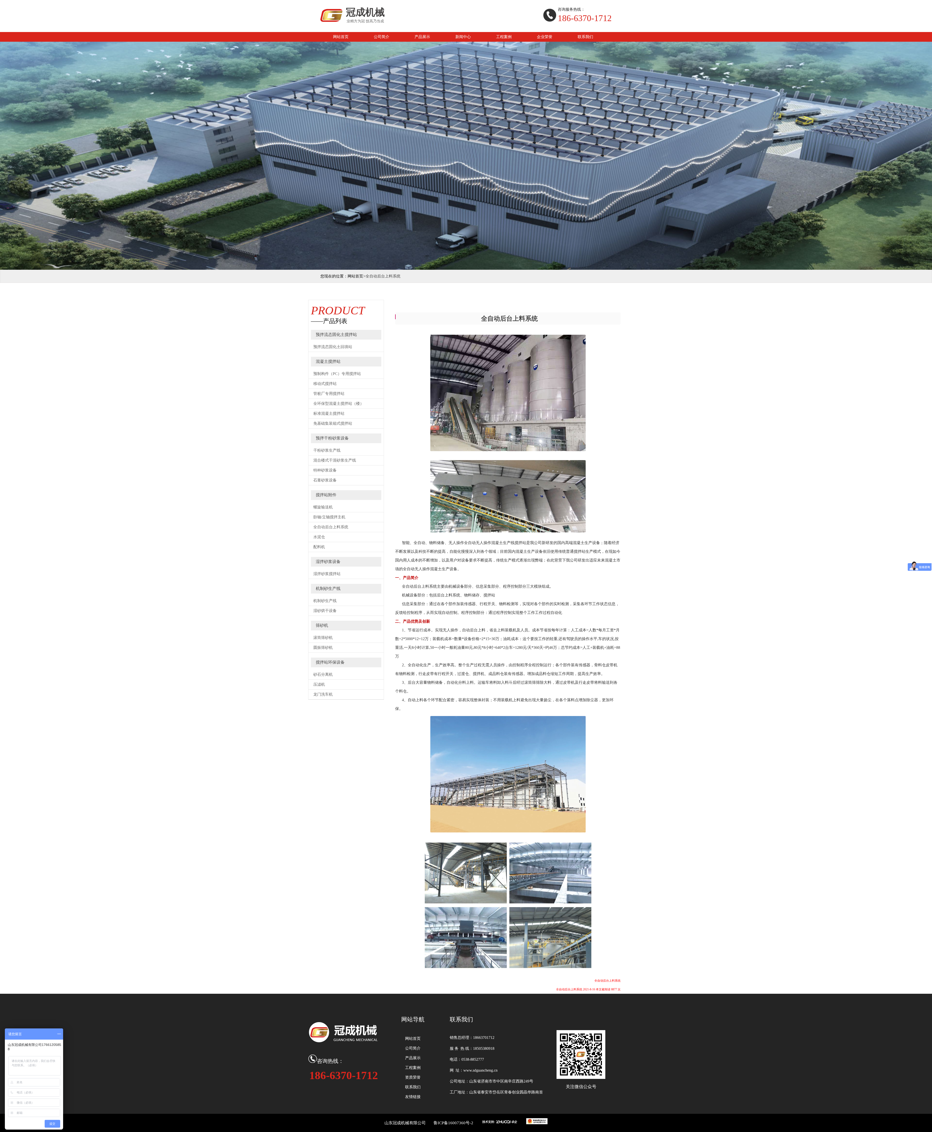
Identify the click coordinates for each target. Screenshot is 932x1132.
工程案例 (504, 37)
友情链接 (413, 1097)
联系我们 (585, 37)
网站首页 (341, 37)
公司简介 (381, 37)
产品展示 (422, 37)
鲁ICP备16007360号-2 (453, 1123)
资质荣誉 (413, 1077)
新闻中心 (463, 37)
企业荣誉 (544, 37)
